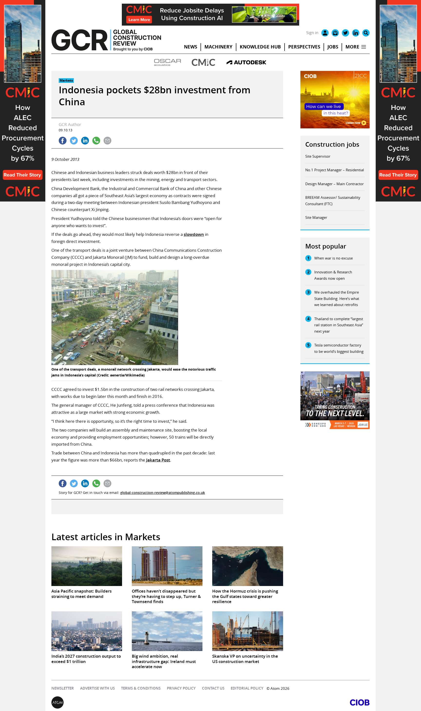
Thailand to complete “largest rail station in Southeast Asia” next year (338, 325)
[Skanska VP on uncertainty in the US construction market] (247, 631)
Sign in (312, 32)
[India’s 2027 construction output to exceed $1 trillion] (86, 631)
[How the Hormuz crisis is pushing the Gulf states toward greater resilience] (247, 566)
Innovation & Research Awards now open (333, 275)
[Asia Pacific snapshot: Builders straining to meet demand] (86, 566)
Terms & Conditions (141, 688)
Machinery (218, 47)
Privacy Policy (181, 688)
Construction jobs (332, 144)
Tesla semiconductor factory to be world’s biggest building (339, 348)
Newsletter (62, 688)
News (190, 47)
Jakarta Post (158, 460)
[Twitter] (345, 33)
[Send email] (107, 140)
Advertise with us (97, 688)
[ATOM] (130, 702)
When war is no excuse (333, 258)
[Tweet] (74, 140)
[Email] (335, 33)
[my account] (325, 33)
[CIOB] (290, 702)
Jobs (332, 47)
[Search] (366, 33)
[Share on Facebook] (63, 140)
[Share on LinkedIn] (85, 140)
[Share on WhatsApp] (96, 140)
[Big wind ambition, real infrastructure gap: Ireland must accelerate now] (167, 631)
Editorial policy (247, 688)
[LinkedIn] (355, 33)
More (352, 47)
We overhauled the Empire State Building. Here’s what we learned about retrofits (336, 298)
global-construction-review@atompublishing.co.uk (162, 492)
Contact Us (213, 688)
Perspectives (304, 47)
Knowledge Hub (260, 47)
